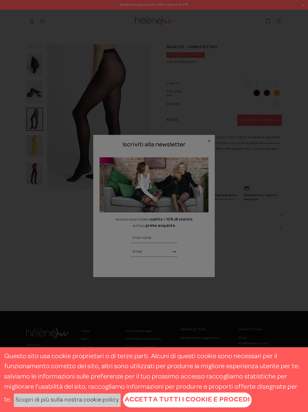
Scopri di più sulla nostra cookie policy (67, 400)
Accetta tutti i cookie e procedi (187, 400)
